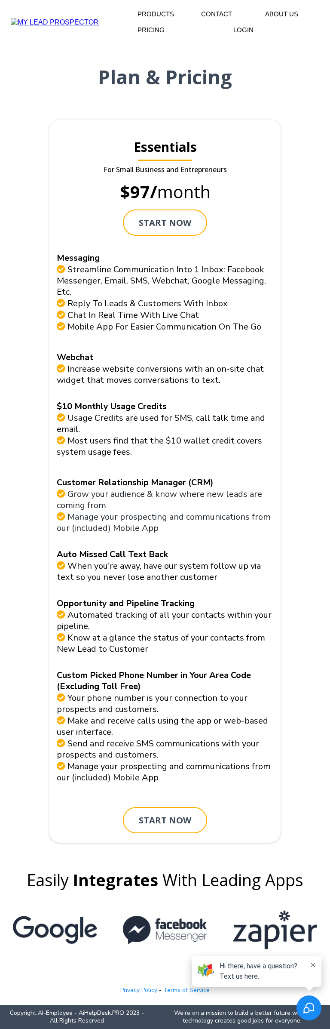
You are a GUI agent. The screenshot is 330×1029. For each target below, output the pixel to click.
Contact (216, 14)
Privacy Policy (138, 990)
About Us (281, 14)
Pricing (151, 30)
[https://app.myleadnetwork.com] (55, 21)
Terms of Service (186, 990)
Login (243, 30)
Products (156, 14)
